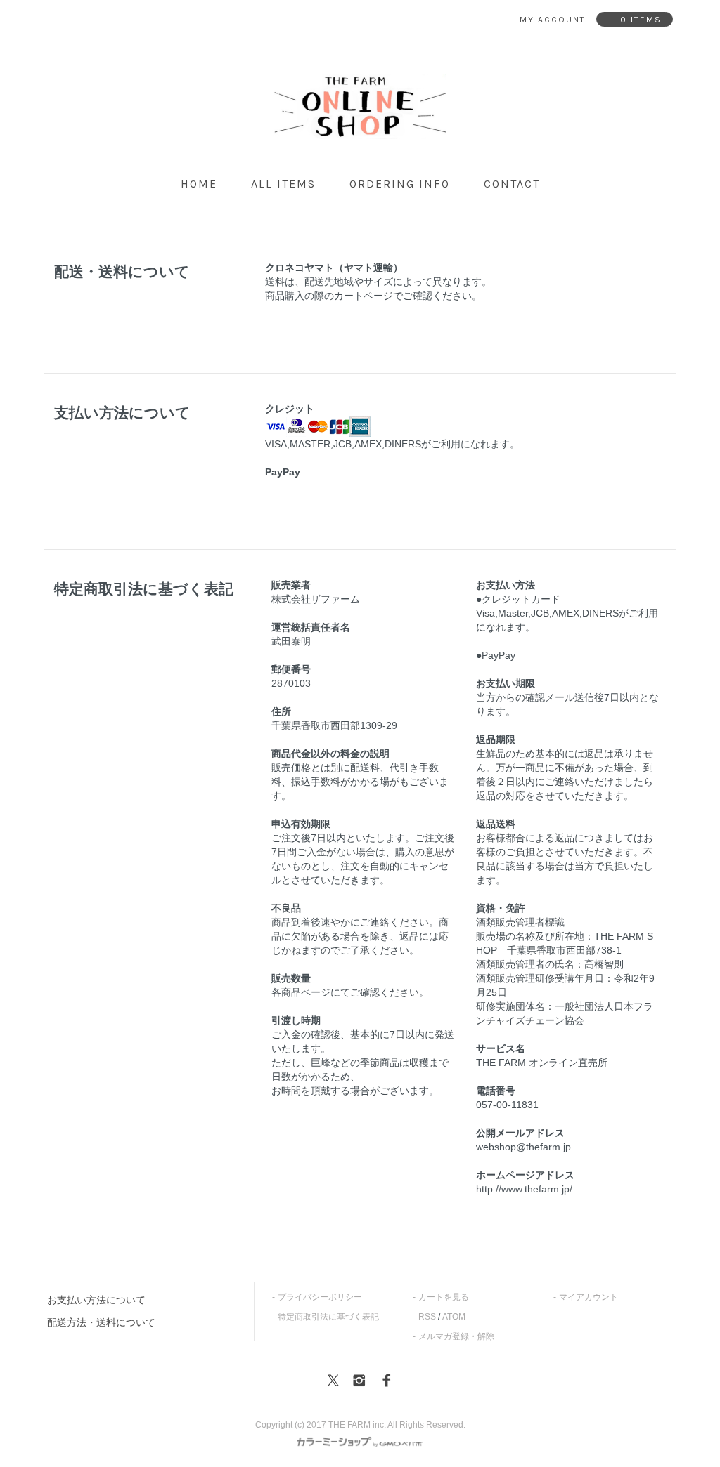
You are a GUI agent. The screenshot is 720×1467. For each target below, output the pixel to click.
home (199, 183)
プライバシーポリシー (320, 1297)
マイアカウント (588, 1297)
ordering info (399, 183)
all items (283, 183)
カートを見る (443, 1297)
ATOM (453, 1317)
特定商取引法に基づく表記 (328, 1317)
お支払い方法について (96, 1299)
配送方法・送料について (101, 1322)
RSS (427, 1317)
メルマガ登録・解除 (456, 1336)
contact (512, 183)
